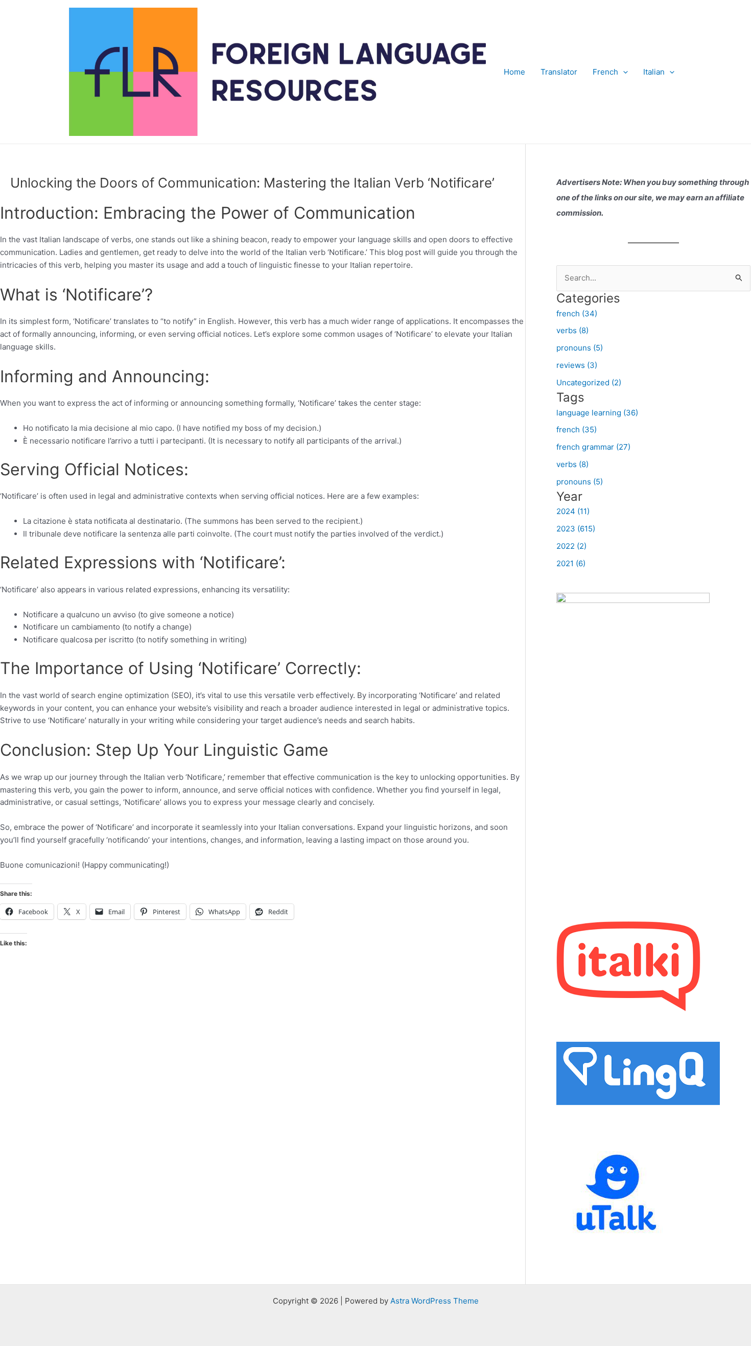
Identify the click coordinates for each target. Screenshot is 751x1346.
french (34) (576, 313)
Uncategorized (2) (588, 382)
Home (514, 72)
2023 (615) (575, 528)
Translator (559, 72)
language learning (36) (597, 412)
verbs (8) (572, 330)
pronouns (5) (579, 348)
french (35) (576, 429)
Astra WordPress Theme (434, 1301)
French (605, 72)
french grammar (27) (593, 447)
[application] (623, 72)
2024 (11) (573, 511)
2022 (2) (571, 546)
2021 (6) (570, 563)
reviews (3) (576, 365)
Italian (654, 72)
